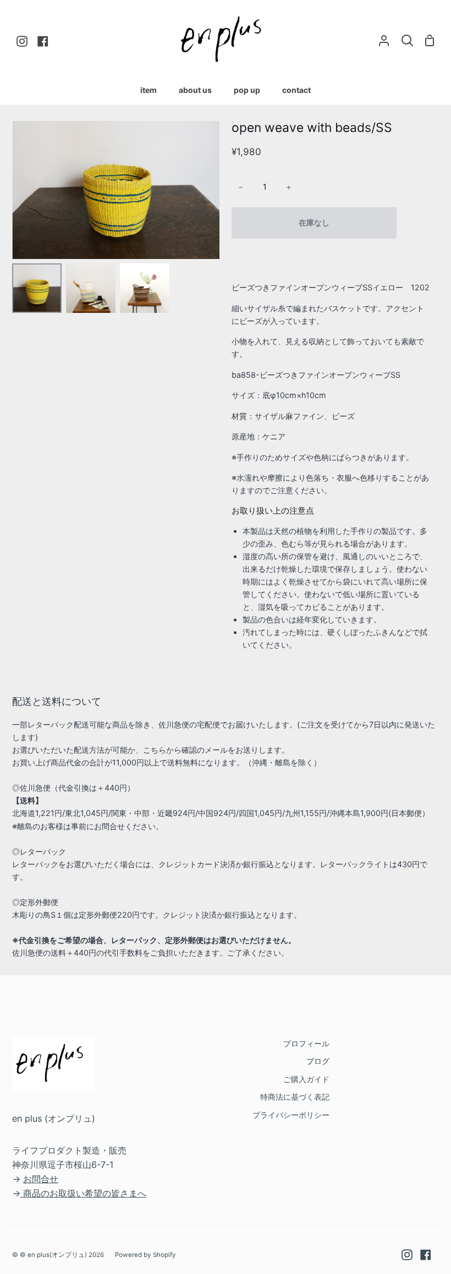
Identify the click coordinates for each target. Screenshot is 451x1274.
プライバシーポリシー (290, 1114)
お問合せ (40, 1178)
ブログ (317, 1061)
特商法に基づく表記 (294, 1096)
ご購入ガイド (306, 1079)
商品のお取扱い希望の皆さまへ (84, 1193)
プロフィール (306, 1043)
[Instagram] (407, 1254)
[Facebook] (425, 1254)
